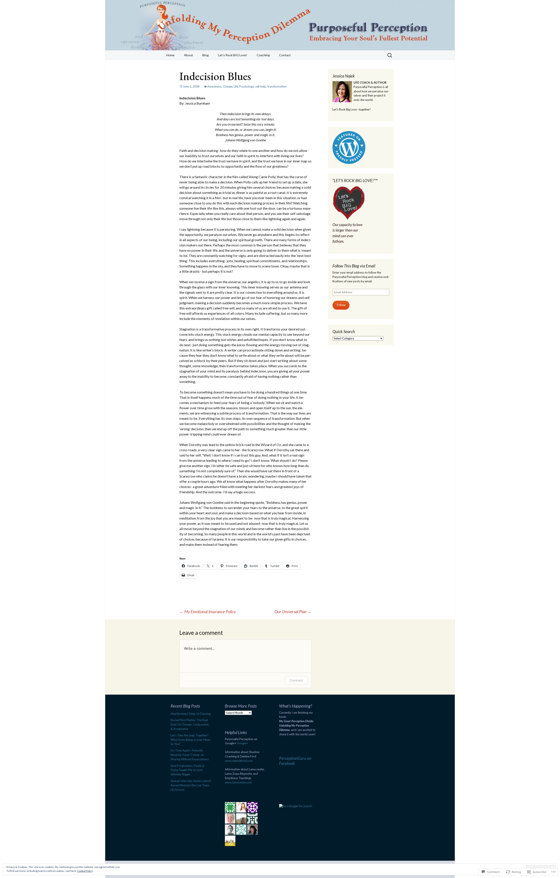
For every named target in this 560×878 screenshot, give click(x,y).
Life (236, 86)
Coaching (263, 55)
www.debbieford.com (239, 760)
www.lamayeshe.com (238, 782)
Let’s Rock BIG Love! (232, 55)
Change (227, 86)
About (188, 55)
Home (170, 55)
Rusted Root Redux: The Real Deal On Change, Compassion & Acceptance (190, 724)
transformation (277, 86)
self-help (260, 86)
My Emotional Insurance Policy (207, 611)
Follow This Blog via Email (353, 265)
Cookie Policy (85, 871)
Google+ (242, 743)
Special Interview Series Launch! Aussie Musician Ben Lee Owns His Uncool (191, 785)
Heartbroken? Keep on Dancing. (191, 713)
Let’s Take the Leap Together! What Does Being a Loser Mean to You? (190, 740)
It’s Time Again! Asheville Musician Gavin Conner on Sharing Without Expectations (190, 755)
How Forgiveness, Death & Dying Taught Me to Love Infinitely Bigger (187, 770)
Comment (296, 680)
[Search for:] (390, 55)
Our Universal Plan (293, 611)
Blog (205, 55)
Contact (285, 55)
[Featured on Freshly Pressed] (348, 147)
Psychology (246, 86)
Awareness (214, 86)
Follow (341, 305)
